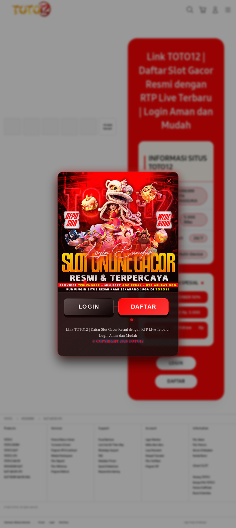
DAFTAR (143, 306)
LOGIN (89, 306)
